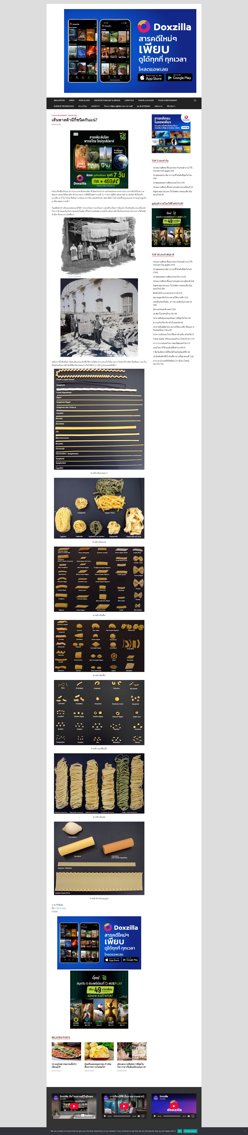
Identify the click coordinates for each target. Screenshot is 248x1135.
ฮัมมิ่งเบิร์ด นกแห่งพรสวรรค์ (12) (167, 293)
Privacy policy (190, 1131)
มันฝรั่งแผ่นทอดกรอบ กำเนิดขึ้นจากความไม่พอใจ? (97, 1065)
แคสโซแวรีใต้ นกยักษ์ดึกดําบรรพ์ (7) (169, 347)
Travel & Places (146, 100)
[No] (244, 1131)
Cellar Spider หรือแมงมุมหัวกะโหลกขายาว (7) (173, 338)
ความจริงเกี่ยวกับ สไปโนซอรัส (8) (168, 322)
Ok (180, 1131)
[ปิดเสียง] (139, 1116)
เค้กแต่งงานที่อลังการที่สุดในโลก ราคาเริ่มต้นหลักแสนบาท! (131, 1065)
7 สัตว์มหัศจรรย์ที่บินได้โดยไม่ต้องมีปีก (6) (171, 352)
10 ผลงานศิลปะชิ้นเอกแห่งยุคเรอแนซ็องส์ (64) (173, 281)
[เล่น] (105, 1116)
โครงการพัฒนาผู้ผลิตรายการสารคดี (118, 106)
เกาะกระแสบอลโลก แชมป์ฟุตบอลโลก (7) (171, 343)
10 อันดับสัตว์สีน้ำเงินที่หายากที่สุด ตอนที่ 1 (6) (173, 356)
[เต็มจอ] (143, 1116)
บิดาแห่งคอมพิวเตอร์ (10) (164, 309)
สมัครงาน (158, 106)
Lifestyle (129, 100)
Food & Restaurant (167, 100)
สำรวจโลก (82, 106)
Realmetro (59, 100)
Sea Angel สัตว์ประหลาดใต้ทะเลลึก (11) (170, 297)
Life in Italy (61, 908)
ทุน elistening (143, 106)
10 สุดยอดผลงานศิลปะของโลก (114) (169, 276)
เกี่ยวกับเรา (171, 106)
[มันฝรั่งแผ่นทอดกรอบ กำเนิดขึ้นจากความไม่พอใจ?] (99, 1052)
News (71, 100)
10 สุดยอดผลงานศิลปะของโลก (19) (169, 182)
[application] (124, 1106)
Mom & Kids (84, 100)
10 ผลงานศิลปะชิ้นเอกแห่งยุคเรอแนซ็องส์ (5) (173, 187)
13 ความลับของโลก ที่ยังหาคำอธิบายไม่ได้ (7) (173, 334)
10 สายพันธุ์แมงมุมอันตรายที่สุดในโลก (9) (172, 318)
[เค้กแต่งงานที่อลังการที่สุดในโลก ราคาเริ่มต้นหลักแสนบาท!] (132, 1052)
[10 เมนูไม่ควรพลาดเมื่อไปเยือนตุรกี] (66, 1052)
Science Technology (64, 106)
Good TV (95, 106)
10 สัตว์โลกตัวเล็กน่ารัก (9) (165, 313)
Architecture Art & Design (107, 100)
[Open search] (195, 100)
